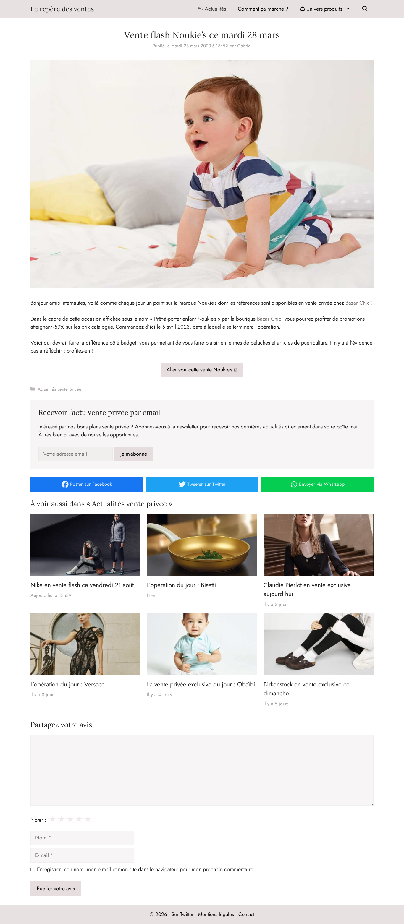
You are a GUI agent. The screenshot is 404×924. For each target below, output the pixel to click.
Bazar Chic (357, 303)
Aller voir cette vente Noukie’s (199, 370)
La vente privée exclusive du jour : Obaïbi (201, 684)
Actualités (214, 9)
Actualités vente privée (59, 389)
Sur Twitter (183, 914)
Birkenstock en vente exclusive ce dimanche (307, 689)
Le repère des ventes (62, 9)
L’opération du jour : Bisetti (181, 585)
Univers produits (323, 9)
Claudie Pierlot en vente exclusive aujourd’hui (307, 589)
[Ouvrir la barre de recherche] (365, 9)
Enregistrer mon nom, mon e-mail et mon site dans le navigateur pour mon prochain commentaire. (145, 869)
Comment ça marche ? (263, 9)
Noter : (38, 820)
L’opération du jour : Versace (67, 684)
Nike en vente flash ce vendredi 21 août (82, 585)
